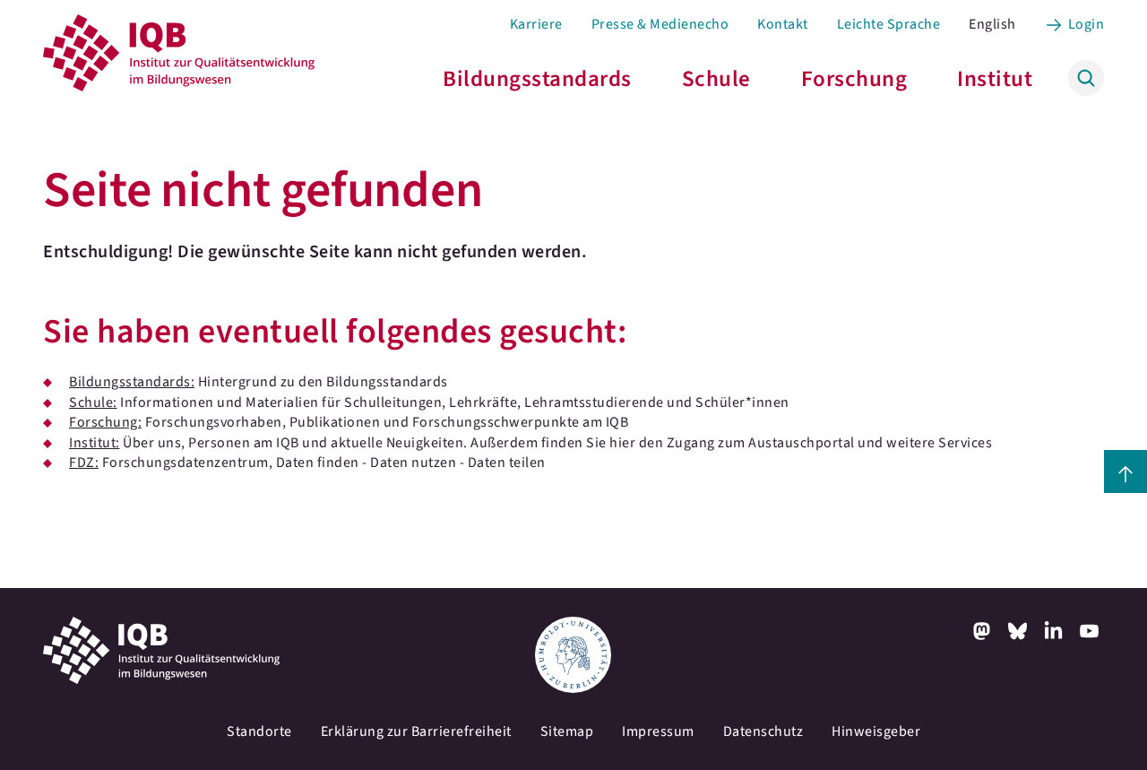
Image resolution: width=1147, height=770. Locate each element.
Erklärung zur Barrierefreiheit (416, 731)
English (992, 24)
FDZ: (84, 462)
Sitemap (567, 731)
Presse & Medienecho (660, 24)
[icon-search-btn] (1086, 78)
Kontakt (782, 24)
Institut (994, 79)
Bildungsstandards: (131, 382)
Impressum (658, 731)
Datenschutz (763, 731)
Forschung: (105, 422)
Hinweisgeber (876, 731)
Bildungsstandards (537, 79)
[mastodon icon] (982, 631)
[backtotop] (1125, 471)
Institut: (94, 443)
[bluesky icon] (1018, 631)
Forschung (854, 79)
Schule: (93, 402)
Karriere (536, 24)
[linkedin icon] (1053, 631)
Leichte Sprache (889, 24)
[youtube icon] (1089, 631)
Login (1086, 24)
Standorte (259, 731)
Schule (716, 79)
